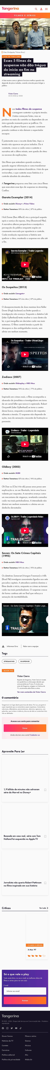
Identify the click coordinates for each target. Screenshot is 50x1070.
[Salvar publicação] (45, 790)
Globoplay (20, 383)
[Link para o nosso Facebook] (3, 1028)
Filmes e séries (30, 1036)
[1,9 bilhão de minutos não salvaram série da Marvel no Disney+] (25, 771)
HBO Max (30, 383)
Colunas (28, 1050)
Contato (5, 1045)
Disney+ (19, 203)
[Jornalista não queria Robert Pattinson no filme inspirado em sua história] (25, 865)
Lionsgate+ (20, 293)
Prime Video (29, 203)
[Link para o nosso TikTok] (21, 1028)
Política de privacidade (11, 1060)
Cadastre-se (35, 735)
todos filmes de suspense (29, 108)
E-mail (6, 985)
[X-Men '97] (37, 930)
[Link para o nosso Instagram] (7, 1028)
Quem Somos (7, 1036)
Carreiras (5, 1050)
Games (28, 1041)
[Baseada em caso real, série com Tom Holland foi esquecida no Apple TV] (25, 818)
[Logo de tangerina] (10, 9)
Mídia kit (28, 1060)
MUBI (18, 473)
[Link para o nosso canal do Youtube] (16, 1028)
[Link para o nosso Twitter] (12, 1028)
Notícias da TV (7, 1041)
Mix (26, 1055)
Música (28, 1045)
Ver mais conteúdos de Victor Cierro (31, 692)
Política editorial (8, 1055)
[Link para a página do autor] (5, 95)
